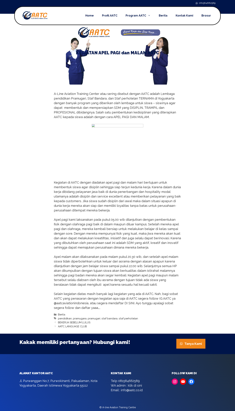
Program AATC (136, 15)
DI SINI (130, 303)
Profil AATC (109, 15)
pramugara (80, 318)
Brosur (206, 15)
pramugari (94, 318)
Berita (163, 15)
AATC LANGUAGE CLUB (72, 326)
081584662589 (207, 3)
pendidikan (65, 318)
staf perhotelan (128, 318)
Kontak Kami (184, 15)
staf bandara (110, 318)
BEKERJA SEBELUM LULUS (74, 322)
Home (89, 15)
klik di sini (135, 385)
